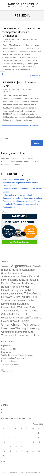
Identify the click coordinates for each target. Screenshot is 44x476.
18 (10, 446)
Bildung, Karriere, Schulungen (18, 269)
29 (33, 451)
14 (27, 442)
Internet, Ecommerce (12, 293)
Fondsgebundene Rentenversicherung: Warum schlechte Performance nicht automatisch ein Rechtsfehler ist (21, 204)
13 (21, 442)
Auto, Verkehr (34, 266)
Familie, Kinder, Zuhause (14, 279)
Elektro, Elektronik (30, 276)
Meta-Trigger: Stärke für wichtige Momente (20, 179)
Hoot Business (23, 472)
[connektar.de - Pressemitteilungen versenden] (19, 371)
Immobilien (27, 290)
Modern (22, 311)
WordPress (38, 472)
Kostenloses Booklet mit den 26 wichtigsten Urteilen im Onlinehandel (21, 32)
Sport (26, 317)
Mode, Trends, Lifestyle (18, 308)
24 (4, 451)
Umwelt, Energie (19, 321)
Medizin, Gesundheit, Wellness (15, 305)
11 (10, 442)
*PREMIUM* (6, 266)
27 (21, 451)
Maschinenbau (19, 300)
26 (15, 451)
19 (15, 446)
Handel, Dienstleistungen (15, 288)
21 (27, 446)
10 (4, 442)
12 (15, 442)
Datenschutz (5, 472)
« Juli (3, 461)
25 (10, 451)
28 (27, 451)
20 (21, 446)
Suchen (4, 138)
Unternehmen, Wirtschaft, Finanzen (20, 326)
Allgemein (6, 41)
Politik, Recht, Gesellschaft (15, 315)
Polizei (19, 317)
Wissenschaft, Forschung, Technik (20, 335)
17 (4, 446)
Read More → (35, 75)
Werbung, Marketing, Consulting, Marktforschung (20, 329)
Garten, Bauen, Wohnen (18, 284)
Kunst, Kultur (21, 297)
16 (39, 442)
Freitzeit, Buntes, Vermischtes (20, 281)
